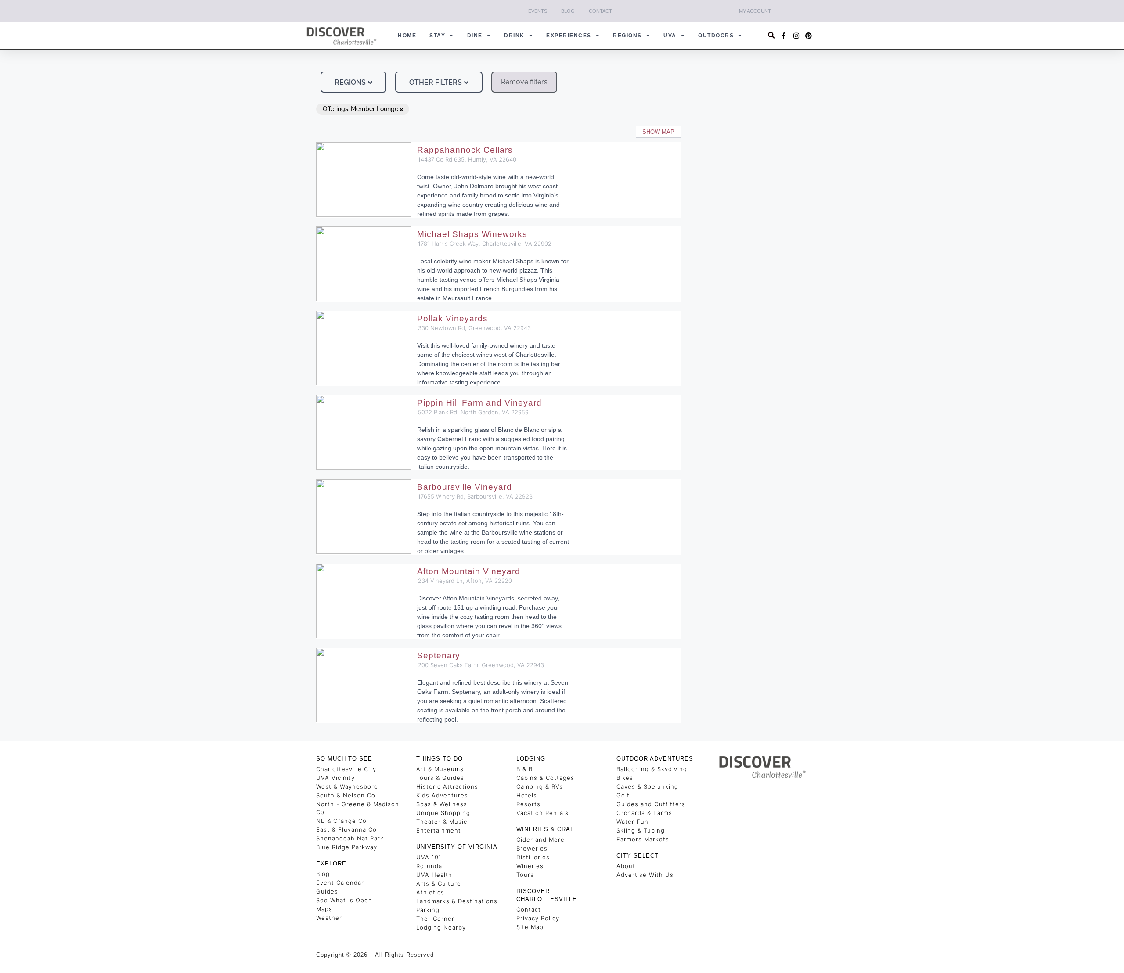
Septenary (438, 655)
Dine (475, 35)
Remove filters (524, 82)
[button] (771, 36)
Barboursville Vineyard (464, 487)
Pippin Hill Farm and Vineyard (479, 402)
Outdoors (716, 35)
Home (407, 35)
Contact (600, 11)
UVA (670, 35)
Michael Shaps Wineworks (472, 234)
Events (537, 11)
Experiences (568, 35)
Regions (627, 35)
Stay (437, 35)
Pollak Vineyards (452, 318)
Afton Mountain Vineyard (468, 571)
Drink (514, 35)
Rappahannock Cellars (465, 149)
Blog (568, 11)
